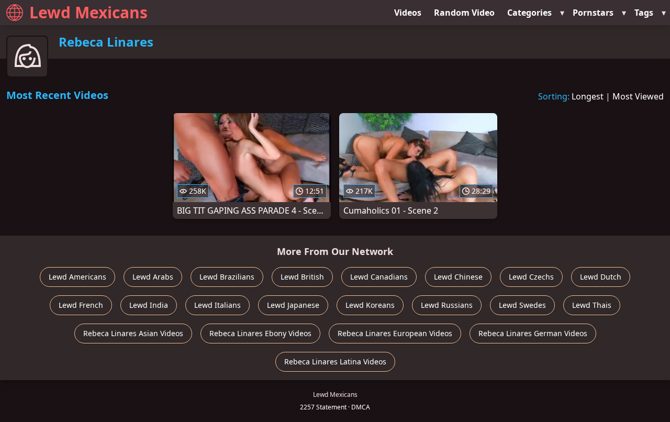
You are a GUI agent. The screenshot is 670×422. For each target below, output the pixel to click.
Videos (407, 12)
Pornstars (593, 12)
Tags (643, 12)
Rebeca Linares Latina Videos (335, 362)
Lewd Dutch (600, 277)
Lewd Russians (447, 305)
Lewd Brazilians (226, 277)
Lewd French (81, 305)
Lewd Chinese (458, 277)
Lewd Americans (77, 277)
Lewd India (148, 305)
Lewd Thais (591, 305)
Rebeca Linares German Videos (532, 333)
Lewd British (302, 277)
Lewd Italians (217, 305)
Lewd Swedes (522, 305)
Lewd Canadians (379, 277)
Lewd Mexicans (88, 12)
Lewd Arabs (152, 277)
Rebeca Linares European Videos (395, 333)
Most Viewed (638, 96)
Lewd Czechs (531, 277)
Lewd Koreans (370, 305)
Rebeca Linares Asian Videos (133, 333)
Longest (588, 96)
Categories (529, 12)
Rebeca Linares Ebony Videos (260, 333)
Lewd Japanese (293, 305)
